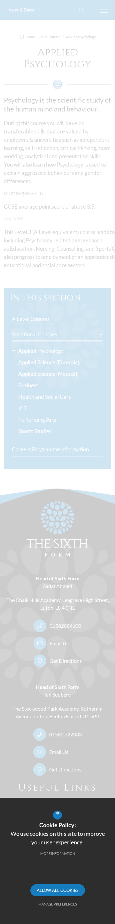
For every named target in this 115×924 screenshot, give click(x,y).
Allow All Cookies (58, 890)
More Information (57, 853)
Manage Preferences (57, 904)
